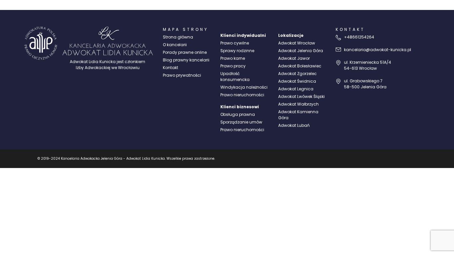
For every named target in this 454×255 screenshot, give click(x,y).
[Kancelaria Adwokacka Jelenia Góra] (40, 43)
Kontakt (170, 67)
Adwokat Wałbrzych (298, 104)
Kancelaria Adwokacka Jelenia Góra (91, 158)
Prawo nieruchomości (242, 95)
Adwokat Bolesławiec (299, 66)
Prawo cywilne (234, 43)
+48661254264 (359, 37)
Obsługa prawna (237, 114)
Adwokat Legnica (295, 89)
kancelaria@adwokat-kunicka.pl (377, 49)
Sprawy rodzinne (237, 50)
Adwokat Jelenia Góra (300, 50)
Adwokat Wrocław (296, 43)
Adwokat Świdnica (297, 81)
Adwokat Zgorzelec (297, 73)
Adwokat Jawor (294, 58)
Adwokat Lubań (294, 125)
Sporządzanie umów (241, 122)
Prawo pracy (233, 66)
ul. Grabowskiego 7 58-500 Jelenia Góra (365, 84)
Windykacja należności (244, 87)
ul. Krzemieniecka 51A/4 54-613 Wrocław (367, 65)
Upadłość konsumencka (235, 76)
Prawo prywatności (182, 75)
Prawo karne (232, 58)
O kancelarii (175, 44)
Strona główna (178, 37)
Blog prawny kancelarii (186, 60)
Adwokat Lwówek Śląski (301, 96)
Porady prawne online (185, 52)
